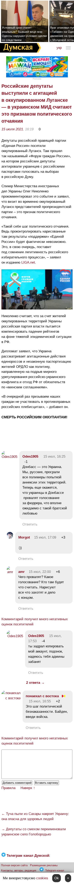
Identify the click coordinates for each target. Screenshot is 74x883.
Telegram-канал (54, 870)
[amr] (10, 572)
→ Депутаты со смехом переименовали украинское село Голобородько (33, 831)
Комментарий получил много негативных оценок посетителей (34, 621)
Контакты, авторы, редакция (18, 870)
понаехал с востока (42, 696)
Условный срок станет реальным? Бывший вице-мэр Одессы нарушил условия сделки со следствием (24, 34)
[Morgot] (10, 537)
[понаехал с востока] (11, 698)
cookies (42, 878)
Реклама (37, 79)
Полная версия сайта (14, 865)
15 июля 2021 (12, 129)
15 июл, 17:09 (45, 537)
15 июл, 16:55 (40, 701)
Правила (8, 788)
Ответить (29, 524)
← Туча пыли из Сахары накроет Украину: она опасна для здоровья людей (35, 816)
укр (59, 48)
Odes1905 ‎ (30, 456)
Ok (56, 878)
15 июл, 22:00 (40, 572)
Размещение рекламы (44, 865)
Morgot (24, 537)
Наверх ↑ (28, 788)
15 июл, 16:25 (54, 456)
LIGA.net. (28, 262)
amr (21, 572)
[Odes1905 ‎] (9, 461)
